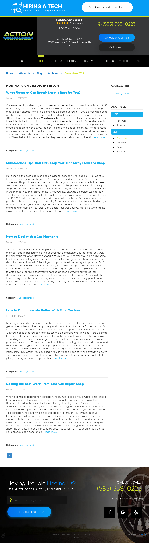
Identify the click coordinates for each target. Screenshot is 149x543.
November (122, 121)
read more (99, 137)
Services (26, 61)
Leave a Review (69, 28)
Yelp (136, 512)
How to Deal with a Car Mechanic (32, 237)
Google (123, 512)
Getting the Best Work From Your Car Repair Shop (45, 384)
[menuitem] (12, 61)
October (121, 147)
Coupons (56, 61)
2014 (115, 132)
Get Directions (26, 511)
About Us (24, 73)
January (121, 125)
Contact (73, 61)
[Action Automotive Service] (18, 36)
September (122, 151)
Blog (41, 61)
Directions (107, 61)
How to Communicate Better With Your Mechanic (44, 310)
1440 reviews (76, 23)
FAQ (137, 61)
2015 (115, 114)
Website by (137, 534)
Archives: (119, 107)
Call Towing (116, 47)
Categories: (120, 86)
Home (12, 61)
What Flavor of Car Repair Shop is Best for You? (43, 92)
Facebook (109, 512)
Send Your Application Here (107, 7)
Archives (53, 73)
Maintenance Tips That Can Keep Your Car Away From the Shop (55, 163)
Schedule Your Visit (116, 37)
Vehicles (124, 61)
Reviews (89, 61)
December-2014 (74, 73)
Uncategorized (26, 150)
